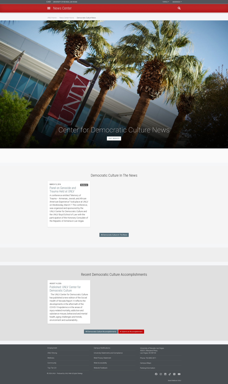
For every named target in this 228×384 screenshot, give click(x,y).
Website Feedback (100, 368)
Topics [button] (165, 2)
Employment (52, 348)
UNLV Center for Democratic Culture (69, 302)
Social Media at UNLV (174, 380)
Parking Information (147, 368)
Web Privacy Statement (102, 358)
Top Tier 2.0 (52, 368)
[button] (49, 8)
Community (52, 363)
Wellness (51, 358)
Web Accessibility (100, 363)
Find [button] (179, 8)
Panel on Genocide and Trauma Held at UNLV (69, 204)
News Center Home (66, 18)
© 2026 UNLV (51, 373)
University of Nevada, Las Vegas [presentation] (65, 2)
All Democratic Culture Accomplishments (101, 332)
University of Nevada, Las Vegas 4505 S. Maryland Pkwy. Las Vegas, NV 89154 (152, 350)
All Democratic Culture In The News (114, 235)
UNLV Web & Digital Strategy (74, 373)
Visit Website (114, 138)
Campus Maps (145, 363)
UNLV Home (52, 18)
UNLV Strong (52, 353)
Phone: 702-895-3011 (148, 358)
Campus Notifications (102, 348)
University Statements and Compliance (108, 353)
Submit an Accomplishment (131, 332)
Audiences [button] (176, 2)
